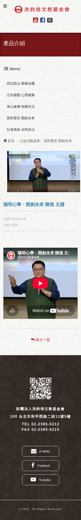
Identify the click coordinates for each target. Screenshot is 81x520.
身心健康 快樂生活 (21, 106)
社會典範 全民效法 (21, 129)
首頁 (10, 141)
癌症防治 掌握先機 (21, 83)
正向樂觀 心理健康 (21, 95)
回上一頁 (42, 340)
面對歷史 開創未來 (21, 118)
